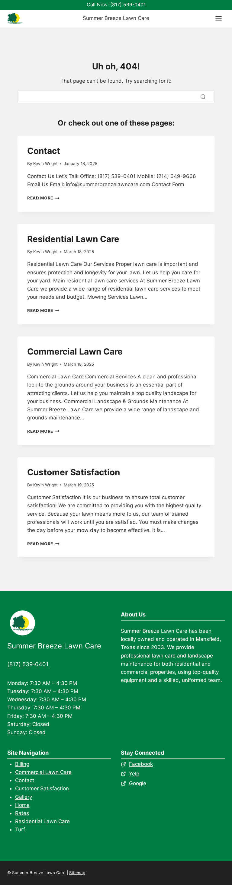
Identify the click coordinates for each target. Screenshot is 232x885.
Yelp (134, 774)
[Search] (203, 97)
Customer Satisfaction (73, 472)
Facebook (141, 764)
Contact (43, 151)
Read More (43, 198)
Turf (20, 829)
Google (137, 783)
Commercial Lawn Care (75, 351)
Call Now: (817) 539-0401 (116, 5)
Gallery (23, 797)
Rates (22, 813)
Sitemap (77, 872)
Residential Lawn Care (73, 239)
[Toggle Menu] (218, 18)
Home (22, 805)
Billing (22, 764)
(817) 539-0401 (28, 664)
